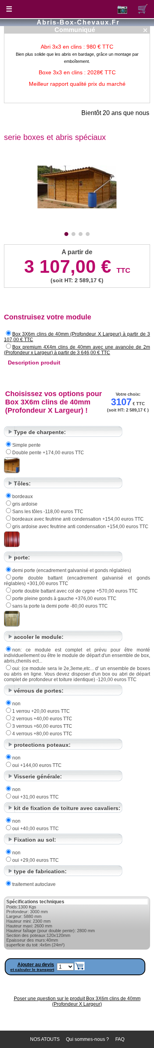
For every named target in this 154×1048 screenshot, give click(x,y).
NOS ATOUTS (45, 1039)
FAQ (119, 1039)
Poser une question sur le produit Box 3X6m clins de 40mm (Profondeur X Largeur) (77, 1001)
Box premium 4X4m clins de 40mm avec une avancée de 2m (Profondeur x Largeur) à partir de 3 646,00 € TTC (77, 349)
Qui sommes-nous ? (87, 1039)
